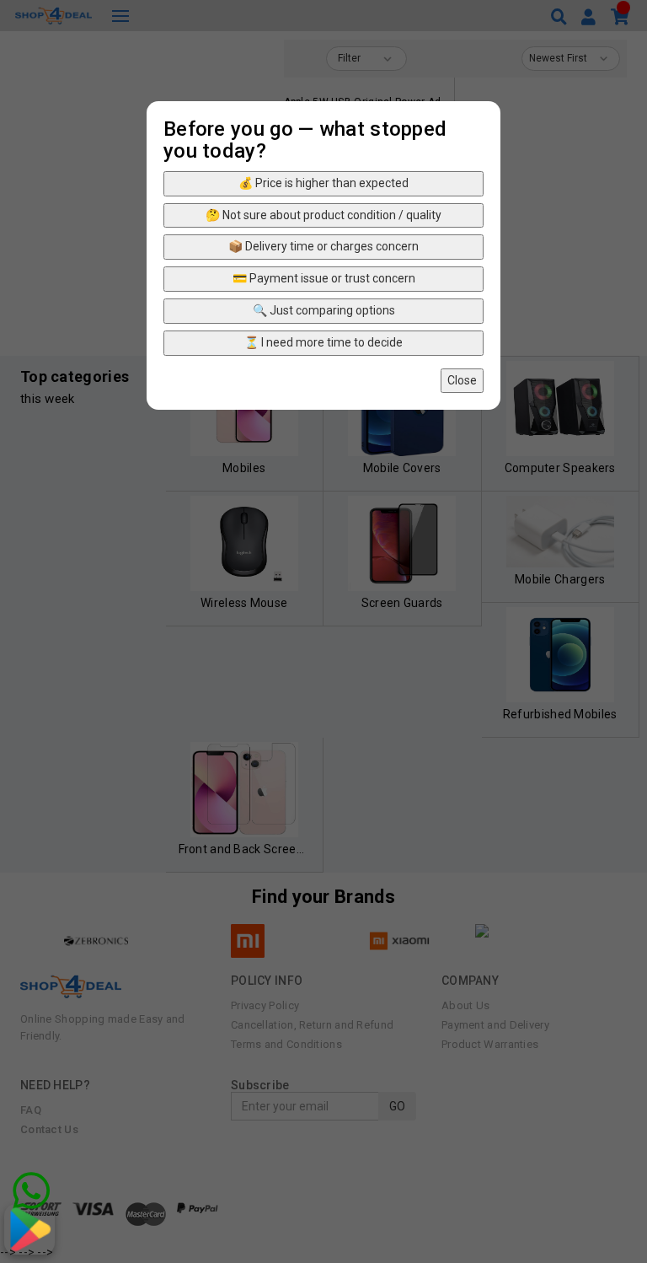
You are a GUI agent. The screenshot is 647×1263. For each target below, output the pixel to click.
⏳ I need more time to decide (323, 342)
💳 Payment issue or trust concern (324, 278)
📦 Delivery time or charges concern (323, 246)
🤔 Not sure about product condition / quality (323, 215)
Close (462, 380)
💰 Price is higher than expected (323, 183)
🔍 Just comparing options (324, 310)
